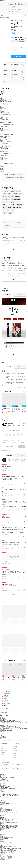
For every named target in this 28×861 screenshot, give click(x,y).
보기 (1, 833)
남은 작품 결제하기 (4, 788)
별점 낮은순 (22, 460)
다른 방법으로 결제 (4, 781)
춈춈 (12, 27)
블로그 (6, 385)
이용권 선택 (2, 802)
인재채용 (15, 757)
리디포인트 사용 (3, 811)
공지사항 (18, 743)
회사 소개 (15, 755)
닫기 (3, 833)
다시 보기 (7, 845)
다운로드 (2, 111)
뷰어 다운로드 (3, 750)
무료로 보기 (2, 803)
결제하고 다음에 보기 (12, 812)
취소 (1, 734)
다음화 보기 (2, 845)
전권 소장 (18, 56)
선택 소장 (2, 99)
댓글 (19, 470)
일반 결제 (8, 814)
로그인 (24, 15)
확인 (1, 796)
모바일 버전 (2, 859)
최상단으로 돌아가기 (7, 739)
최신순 (4, 460)
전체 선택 (2, 92)
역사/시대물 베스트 (6, 691)
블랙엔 (12, 29)
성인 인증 (2, 731)
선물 (1, 98)
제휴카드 (2, 748)
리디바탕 (2, 754)
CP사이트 (3, 752)
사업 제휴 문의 (16, 750)
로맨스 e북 (13, 20)
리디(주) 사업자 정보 (4, 762)
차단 (12, 470)
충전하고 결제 (3, 814)
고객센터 (5, 743)
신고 (9, 470)
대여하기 (2, 838)
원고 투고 (15, 748)
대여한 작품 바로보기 (12, 788)
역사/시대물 (19, 20)
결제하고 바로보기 (4, 812)
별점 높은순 (15, 460)
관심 (14, 33)
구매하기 (6, 838)
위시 (1, 96)
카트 (1, 97)
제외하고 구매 (3, 736)
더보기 (24, 391)
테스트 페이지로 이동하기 (14, 11)
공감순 (9, 460)
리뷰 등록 (22, 446)
